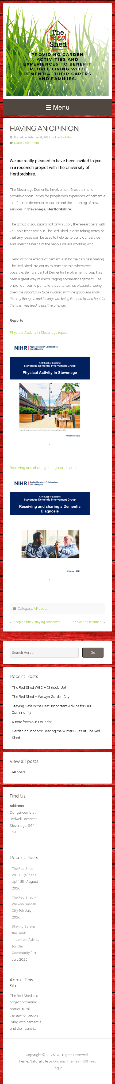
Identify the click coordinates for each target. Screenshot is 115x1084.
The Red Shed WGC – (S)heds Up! (39, 687)
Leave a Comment (26, 143)
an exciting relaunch (87, 622)
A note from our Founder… (33, 722)
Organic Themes (66, 1061)
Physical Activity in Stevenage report (39, 332)
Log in (57, 1068)
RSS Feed (89, 1061)
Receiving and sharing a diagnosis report (43, 467)
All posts (41, 608)
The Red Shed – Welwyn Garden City (40, 696)
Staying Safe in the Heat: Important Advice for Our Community (25, 939)
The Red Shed (64, 137)
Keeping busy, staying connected (37, 622)
